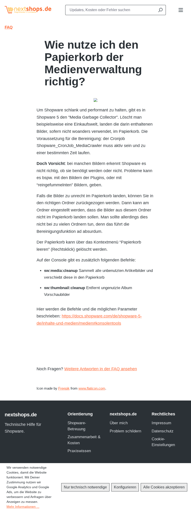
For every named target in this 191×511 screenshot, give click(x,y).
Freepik (64, 388)
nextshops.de (21, 414)
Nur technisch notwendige (85, 487)
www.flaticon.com (91, 388)
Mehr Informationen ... (23, 506)
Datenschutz (163, 431)
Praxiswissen (79, 451)
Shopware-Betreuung (77, 426)
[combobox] (110, 10)
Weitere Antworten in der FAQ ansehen (100, 369)
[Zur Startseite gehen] (26, 10)
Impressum (161, 423)
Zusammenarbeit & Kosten (84, 440)
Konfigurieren (125, 487)
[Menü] (180, 10)
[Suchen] (160, 10)
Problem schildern (125, 431)
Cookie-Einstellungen (163, 442)
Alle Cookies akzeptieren (164, 487)
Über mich (119, 423)
